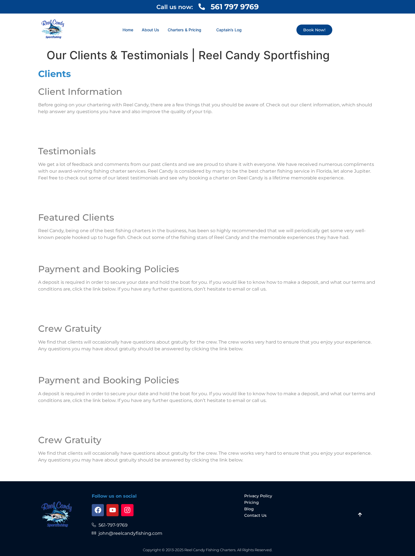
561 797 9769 (235, 6)
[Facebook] (98, 510)
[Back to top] (360, 515)
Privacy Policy (258, 495)
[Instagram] (127, 510)
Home (128, 29)
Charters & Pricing (184, 29)
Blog (249, 508)
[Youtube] (112, 510)
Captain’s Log (229, 29)
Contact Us (255, 515)
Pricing (251, 502)
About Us (150, 29)
